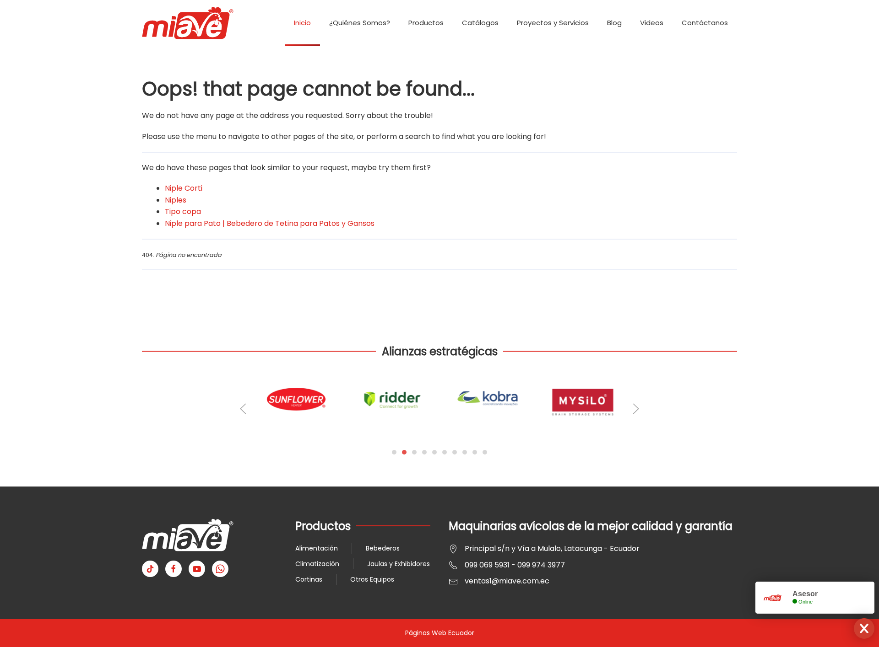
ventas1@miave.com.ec (507, 581)
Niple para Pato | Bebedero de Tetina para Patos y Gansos (269, 223)
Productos (426, 22)
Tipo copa (183, 211)
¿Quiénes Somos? (359, 22)
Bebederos (383, 548)
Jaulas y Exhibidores (398, 563)
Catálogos (480, 22)
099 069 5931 (487, 565)
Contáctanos (705, 22)
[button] (243, 409)
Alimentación (316, 548)
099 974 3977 (541, 565)
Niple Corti (183, 188)
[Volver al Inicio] (187, 23)
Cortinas (308, 579)
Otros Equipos (372, 579)
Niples (175, 200)
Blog (614, 22)
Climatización (317, 563)
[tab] (394, 452)
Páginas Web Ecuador (439, 632)
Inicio (302, 22)
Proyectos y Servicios (553, 22)
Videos (651, 22)
